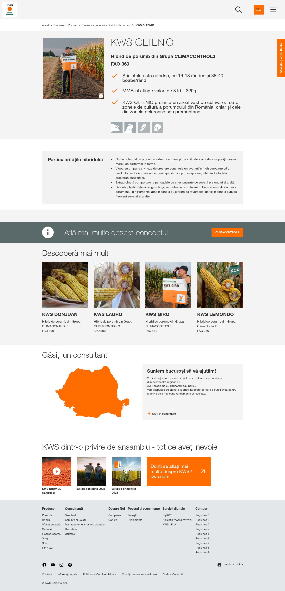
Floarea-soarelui (52, 534)
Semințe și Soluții (75, 520)
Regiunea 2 (202, 520)
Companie (114, 515)
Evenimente (135, 520)
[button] (56, 476)
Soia (45, 543)
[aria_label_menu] (273, 10)
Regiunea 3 (202, 524)
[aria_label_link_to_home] (9, 9)
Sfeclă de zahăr (51, 524)
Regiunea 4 (202, 529)
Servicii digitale (174, 509)
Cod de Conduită (173, 574)
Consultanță (74, 509)
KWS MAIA (169, 524)
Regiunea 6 (202, 538)
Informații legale (67, 574)
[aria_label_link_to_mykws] (259, 10)
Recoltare (71, 529)
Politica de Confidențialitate (99, 574)
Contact (201, 509)
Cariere (112, 520)
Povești (132, 515)
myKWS (167, 515)
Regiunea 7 (202, 543)
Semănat (70, 515)
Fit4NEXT (48, 547)
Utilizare (70, 534)
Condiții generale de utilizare (139, 574)
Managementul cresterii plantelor (85, 524)
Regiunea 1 (202, 515)
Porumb (47, 515)
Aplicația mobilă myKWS (178, 520)
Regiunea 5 (202, 534)
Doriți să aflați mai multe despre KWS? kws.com (171, 471)
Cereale (47, 529)
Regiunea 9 (202, 552)
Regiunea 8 (202, 547)
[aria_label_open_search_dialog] (238, 10)
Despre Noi (116, 509)
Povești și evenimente (144, 509)
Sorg (45, 538)
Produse (48, 509)
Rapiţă (46, 520)
